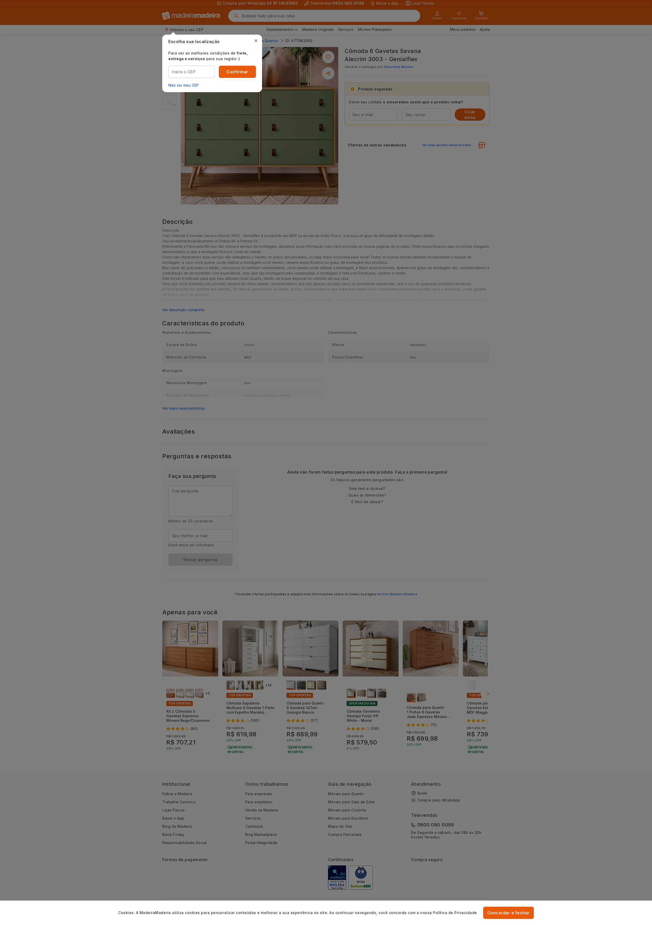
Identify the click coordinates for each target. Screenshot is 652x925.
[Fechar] (256, 41)
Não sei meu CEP (183, 85)
